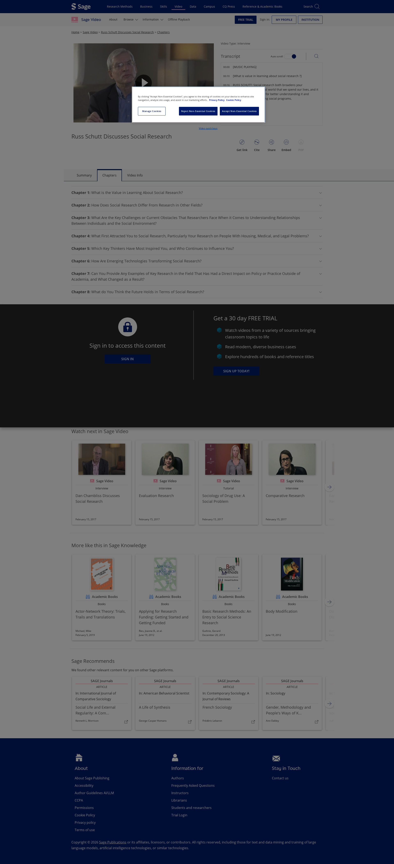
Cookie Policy (233, 100)
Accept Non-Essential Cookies (239, 111)
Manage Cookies (151, 111)
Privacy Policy (217, 100)
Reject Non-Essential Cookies (198, 111)
